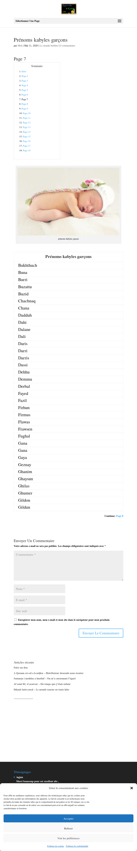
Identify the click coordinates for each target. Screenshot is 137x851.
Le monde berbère (49, 45)
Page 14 (27, 131)
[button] (131, 788)
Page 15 (27, 136)
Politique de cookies (55, 846)
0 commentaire (67, 45)
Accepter (68, 818)
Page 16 (27, 141)
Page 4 (25, 85)
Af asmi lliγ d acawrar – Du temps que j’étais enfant (42, 684)
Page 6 (25, 94)
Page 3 (25, 80)
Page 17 (27, 145)
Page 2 (25, 76)
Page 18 (27, 150)
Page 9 (25, 108)
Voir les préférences (68, 838)
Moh (20, 45)
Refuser (68, 828)
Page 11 (27, 117)
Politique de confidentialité (77, 846)
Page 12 (27, 122)
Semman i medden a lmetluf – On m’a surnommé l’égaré (45, 678)
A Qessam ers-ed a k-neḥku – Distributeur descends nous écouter (48, 673)
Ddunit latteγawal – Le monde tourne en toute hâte (41, 689)
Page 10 (27, 113)
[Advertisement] (68, 726)
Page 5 (25, 90)
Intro (24, 71)
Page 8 (25, 103)
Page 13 (27, 127)
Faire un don (21, 667)
